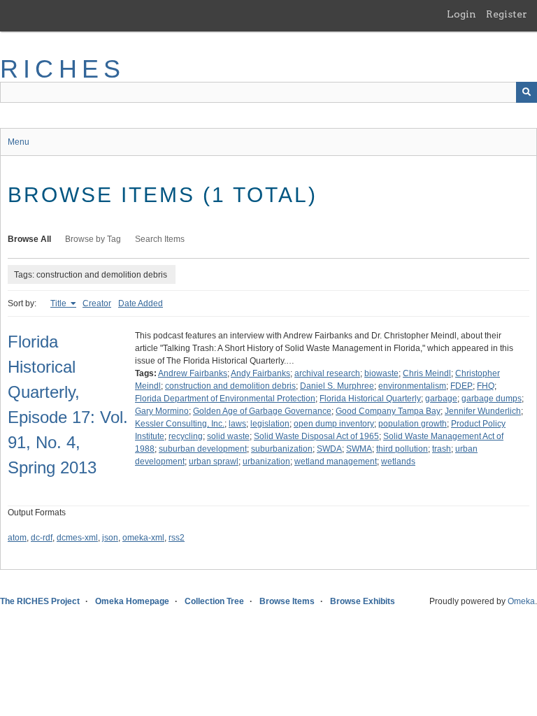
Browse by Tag (93, 239)
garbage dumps (491, 398)
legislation (269, 424)
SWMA (359, 449)
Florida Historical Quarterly (370, 398)
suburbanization (282, 449)
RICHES (62, 69)
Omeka (521, 601)
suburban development (203, 449)
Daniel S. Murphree (337, 386)
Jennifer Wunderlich (483, 411)
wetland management (335, 461)
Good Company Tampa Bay (388, 411)
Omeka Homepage (132, 601)
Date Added (140, 303)
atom (17, 538)
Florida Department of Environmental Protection (225, 398)
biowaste (381, 373)
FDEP (461, 386)
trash (441, 449)
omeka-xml (143, 538)
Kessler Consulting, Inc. (179, 424)
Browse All (29, 239)
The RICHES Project (40, 601)
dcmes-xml (77, 538)
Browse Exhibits (362, 601)
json (110, 538)
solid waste (228, 436)
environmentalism (412, 386)
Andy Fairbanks (260, 373)
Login (461, 14)
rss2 (177, 538)
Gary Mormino (162, 411)
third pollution (402, 449)
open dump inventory (334, 424)
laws (237, 424)
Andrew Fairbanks (192, 373)
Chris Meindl (427, 373)
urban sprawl (213, 461)
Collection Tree (214, 601)
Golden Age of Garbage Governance (262, 411)
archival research (327, 373)
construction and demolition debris (230, 386)
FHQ (485, 386)
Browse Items (287, 601)
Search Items (160, 239)
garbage (441, 398)
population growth (412, 424)
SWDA (329, 449)
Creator (97, 303)
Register (506, 14)
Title (59, 303)
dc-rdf (41, 538)
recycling (186, 436)
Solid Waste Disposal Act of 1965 (316, 436)
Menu (18, 142)
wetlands (398, 461)
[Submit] (526, 92)
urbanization (266, 461)
